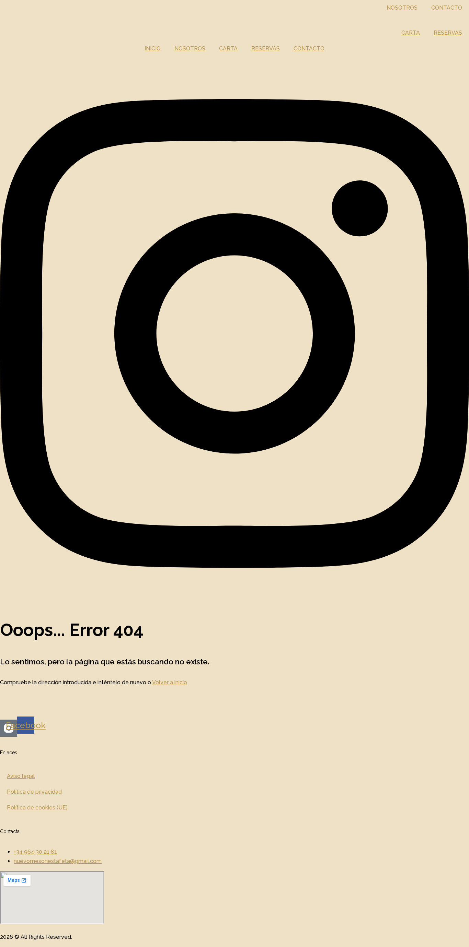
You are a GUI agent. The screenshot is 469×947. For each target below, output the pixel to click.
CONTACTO (446, 7)
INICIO (153, 48)
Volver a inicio (169, 682)
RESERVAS (448, 32)
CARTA (410, 32)
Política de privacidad (34, 792)
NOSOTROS (402, 7)
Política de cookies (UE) (37, 807)
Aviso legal (21, 776)
